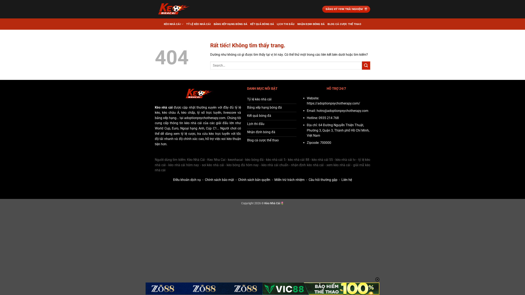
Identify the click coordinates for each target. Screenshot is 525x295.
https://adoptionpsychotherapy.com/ (333, 103)
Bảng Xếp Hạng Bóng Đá (230, 24)
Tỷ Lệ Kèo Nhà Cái (198, 24)
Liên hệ (346, 180)
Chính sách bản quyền (254, 180)
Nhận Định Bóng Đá (311, 24)
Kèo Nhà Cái (172, 24)
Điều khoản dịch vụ (187, 180)
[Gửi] (366, 65)
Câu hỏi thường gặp (323, 180)
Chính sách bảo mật (219, 180)
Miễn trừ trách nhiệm (289, 180)
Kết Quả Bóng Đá (262, 24)
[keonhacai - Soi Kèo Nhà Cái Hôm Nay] (175, 9)
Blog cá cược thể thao (344, 24)
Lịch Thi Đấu (285, 24)
